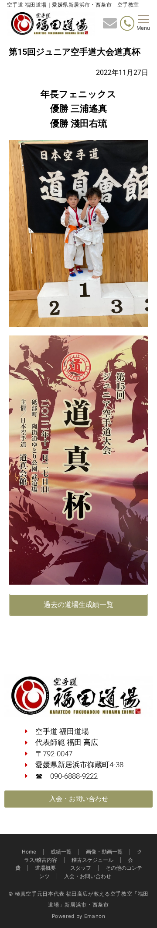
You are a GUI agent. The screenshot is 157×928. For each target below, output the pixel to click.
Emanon (95, 916)
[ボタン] (110, 25)
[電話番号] (127, 23)
